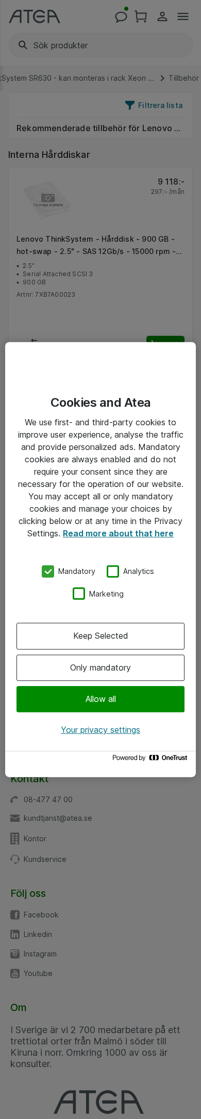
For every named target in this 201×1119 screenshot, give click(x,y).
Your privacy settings (100, 730)
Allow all (101, 699)
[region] (100, 559)
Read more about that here (118, 533)
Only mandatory (100, 667)
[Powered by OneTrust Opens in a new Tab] (151, 760)
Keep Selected (100, 635)
